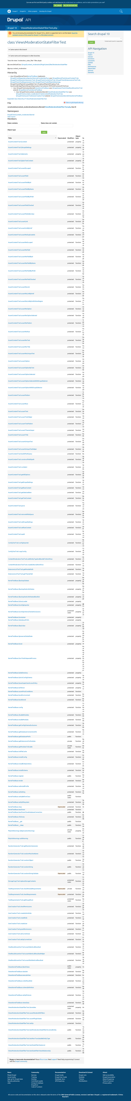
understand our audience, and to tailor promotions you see (85, 2)
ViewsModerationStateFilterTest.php (39, 28)
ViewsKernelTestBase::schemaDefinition (21, 987)
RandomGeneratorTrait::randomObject (20, 860)
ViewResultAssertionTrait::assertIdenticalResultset (24, 947)
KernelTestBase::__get (15, 821)
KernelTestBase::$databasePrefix (18, 620)
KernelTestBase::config (15, 707)
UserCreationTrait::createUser (17, 923)
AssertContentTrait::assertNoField (19, 250)
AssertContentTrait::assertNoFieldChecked (22, 279)
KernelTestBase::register (16, 776)
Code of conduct (36, 1087)
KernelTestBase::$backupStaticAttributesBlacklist (24, 597)
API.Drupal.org (59, 1081)
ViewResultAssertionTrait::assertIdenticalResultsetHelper (26, 953)
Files (89, 64)
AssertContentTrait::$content (17, 142)
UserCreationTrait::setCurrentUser (19, 934)
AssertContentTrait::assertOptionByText (21, 368)
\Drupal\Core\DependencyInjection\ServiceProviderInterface (29, 78)
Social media (11, 1077)
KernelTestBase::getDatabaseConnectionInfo (22, 732)
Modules (81, 1077)
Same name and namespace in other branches (25, 56)
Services (90, 70)
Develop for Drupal (45, 11)
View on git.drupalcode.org (74, 102)
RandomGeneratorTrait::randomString (20, 867)
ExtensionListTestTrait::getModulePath (20, 569)
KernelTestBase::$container (17, 617)
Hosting (33, 1079)
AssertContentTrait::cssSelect (17, 467)
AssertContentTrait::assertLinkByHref (20, 228)
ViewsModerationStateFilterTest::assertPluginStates (25, 1018)
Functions (91, 58)
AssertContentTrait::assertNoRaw (19, 331)
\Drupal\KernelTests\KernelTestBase (30, 90)
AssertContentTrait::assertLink (18, 221)
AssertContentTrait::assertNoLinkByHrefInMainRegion (25, 301)
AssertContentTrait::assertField (18, 176)
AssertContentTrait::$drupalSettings (19, 147)
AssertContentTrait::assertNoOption (20, 309)
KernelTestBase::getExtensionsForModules (22, 741)
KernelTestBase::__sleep (15, 825)
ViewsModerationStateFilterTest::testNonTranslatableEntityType (29, 1038)
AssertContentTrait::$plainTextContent (20, 160)
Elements (91, 72)
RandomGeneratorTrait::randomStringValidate (23, 873)
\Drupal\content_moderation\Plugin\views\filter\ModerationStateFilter (44, 64)
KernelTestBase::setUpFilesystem (18, 802)
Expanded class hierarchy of (27, 99)
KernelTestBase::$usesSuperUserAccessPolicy (22, 683)
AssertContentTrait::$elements (18, 154)
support (54, 1059)
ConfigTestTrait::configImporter (18, 543)
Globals (90, 62)
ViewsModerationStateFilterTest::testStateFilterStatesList (26, 1045)
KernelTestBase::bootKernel (17, 700)
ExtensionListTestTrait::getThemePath (20, 574)
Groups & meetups (37, 1083)
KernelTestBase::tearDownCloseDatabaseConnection (25, 812)
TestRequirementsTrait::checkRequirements (22, 894)
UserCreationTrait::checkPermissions (20, 906)
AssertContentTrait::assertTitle (18, 435)
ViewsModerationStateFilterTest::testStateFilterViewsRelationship (29, 1051)
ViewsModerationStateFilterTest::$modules (22, 1007)
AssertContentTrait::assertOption (19, 361)
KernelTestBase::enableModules (18, 719)
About (105, 1072)
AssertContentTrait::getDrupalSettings (20, 482)
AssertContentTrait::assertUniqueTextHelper (22, 449)
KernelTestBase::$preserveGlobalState (20, 636)
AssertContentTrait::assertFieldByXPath (21, 196)
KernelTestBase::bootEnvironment (19, 695)
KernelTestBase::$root (15, 644)
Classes (90, 57)
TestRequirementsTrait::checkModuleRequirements (24, 888)
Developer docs (60, 1079)
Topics (90, 54)
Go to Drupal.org (9, 11)
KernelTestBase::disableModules (18, 715)
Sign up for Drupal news (15, 1079)
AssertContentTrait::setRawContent (19, 527)
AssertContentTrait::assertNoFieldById (20, 256)
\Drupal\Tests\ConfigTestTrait (45, 80)
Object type (11, 130)
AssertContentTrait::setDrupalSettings (20, 522)
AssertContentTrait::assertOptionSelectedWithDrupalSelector (28, 381)
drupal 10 (12, 28)
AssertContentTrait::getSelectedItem (20, 492)
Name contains (12, 123)
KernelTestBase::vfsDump (16, 817)
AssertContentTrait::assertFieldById (19, 182)
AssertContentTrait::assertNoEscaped (20, 242)
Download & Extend (85, 1072)
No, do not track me (70, 5)
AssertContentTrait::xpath (16, 534)
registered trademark (109, 1094)
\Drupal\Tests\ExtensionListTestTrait (68, 80)
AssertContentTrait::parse (16, 506)
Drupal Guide (59, 1075)
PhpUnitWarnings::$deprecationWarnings (21, 831)
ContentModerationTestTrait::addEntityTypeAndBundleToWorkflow (30, 559)
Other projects (32, 11)
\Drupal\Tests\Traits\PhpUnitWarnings (47, 82)
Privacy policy (107, 1083)
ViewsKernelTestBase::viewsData (18, 1002)
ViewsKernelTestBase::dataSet (18, 971)
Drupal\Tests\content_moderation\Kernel (20, 114)
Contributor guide (37, 1081)
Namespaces (92, 66)
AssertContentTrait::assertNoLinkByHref (21, 293)
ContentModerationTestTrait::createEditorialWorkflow (25, 564)
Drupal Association (109, 1077)
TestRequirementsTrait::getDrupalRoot (20, 900)
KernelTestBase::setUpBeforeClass (19, 796)
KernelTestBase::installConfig (17, 757)
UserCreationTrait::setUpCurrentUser (20, 939)
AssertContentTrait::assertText (18, 411)
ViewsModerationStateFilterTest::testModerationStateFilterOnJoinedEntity (32, 1030)
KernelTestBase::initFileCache (17, 751)
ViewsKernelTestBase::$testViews (19, 967)
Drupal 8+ (23, 11)
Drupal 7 (15, 11)
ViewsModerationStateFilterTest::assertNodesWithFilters (26, 1013)
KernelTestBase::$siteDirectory (18, 673)
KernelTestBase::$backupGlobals (18, 580)
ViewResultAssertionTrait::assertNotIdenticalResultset (25, 960)
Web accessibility (108, 1075)
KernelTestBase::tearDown (16, 809)
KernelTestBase (32, 76)
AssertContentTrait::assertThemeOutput (21, 430)
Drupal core (82, 1075)
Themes (81, 1079)
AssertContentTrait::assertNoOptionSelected (22, 315)
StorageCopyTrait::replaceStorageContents (22, 881)
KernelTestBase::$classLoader (17, 601)
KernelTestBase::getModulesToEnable (20, 747)
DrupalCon (34, 1085)
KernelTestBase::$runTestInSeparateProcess (22, 658)
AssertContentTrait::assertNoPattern (20, 323)
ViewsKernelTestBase (42, 88)
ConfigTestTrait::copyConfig (17, 551)
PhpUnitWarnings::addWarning (18, 838)
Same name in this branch (18, 49)
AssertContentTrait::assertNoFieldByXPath (22, 271)
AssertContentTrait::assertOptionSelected (21, 374)
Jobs (9, 1083)
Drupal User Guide (61, 1077)
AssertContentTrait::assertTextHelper (20, 417)
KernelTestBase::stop (15, 807)
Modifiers (70, 138)
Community (35, 1072)
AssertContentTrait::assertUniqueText (20, 441)
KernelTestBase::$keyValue (16, 625)
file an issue (43, 1059)
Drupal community (21, 1061)
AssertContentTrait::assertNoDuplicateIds (21, 235)
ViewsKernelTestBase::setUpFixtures (19, 995)
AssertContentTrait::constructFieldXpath (21, 459)
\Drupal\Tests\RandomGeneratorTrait (22, 80)
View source (11, 116)
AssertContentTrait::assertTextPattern (20, 423)
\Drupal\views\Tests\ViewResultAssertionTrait (67, 88)
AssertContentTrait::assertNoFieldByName (21, 263)
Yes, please (57, 5)
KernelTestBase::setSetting (16, 792)
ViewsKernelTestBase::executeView (19, 975)
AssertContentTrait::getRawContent (19, 488)
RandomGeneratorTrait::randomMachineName (23, 853)
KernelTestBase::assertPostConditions (20, 691)
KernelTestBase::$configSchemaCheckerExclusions (24, 612)
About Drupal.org (108, 1079)
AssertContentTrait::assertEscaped (19, 168)
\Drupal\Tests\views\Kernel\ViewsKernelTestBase (66, 96)
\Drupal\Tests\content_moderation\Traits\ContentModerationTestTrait (39, 94)
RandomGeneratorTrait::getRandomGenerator (23, 846)
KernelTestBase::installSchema (18, 770)
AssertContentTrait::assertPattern (19, 395)
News (9, 1072)
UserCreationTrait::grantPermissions (20, 929)
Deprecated (91, 68)
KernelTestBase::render (15, 780)
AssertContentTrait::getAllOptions (19, 474)
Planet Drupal (11, 1075)
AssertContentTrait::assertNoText (19, 340)
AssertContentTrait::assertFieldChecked (21, 205)
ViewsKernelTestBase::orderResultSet (20, 981)
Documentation (60, 1072)
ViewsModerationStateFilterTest (58, 92)
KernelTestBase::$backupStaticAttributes (21, 589)
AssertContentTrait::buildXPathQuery (20, 454)
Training (34, 1077)
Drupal (96, 1094)
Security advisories (13, 1081)
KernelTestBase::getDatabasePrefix (19, 736)
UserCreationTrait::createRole (17, 918)
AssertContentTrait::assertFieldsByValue (21, 214)
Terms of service (108, 1081)
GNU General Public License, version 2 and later (77, 1094)
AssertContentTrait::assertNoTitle (19, 347)
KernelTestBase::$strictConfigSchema (20, 677)
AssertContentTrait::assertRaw (18, 404)
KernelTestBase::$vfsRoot (16, 688)
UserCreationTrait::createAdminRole (19, 913)
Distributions (83, 1081)
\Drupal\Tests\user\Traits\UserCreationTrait (30, 96)
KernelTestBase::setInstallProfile (18, 786)
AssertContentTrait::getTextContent (19, 498)
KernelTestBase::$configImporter (18, 605)
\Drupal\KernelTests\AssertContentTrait (65, 78)
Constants (91, 60)
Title (32, 138)
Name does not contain (49, 123)
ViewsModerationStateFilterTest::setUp (20, 1023)
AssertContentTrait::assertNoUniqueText (21, 353)
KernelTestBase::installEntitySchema (19, 764)
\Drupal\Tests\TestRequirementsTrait (22, 82)
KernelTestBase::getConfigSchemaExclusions (22, 725)
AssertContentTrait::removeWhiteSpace (21, 514)
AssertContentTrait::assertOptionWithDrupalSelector (25, 387)
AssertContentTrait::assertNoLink (19, 287)
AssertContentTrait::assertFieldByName (21, 189)
